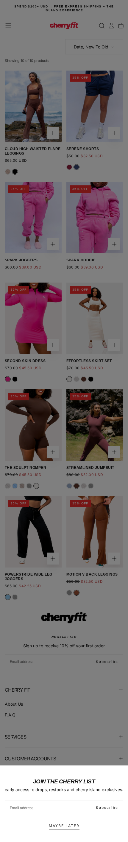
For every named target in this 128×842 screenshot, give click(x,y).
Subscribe (107, 808)
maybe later (64, 825)
